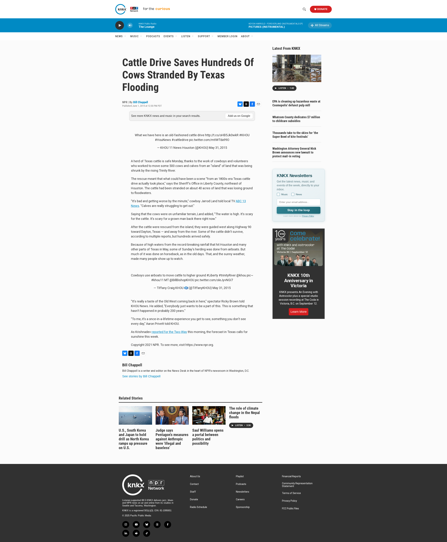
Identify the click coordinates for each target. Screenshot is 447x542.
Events (169, 36)
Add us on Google (239, 115)
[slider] (135, 25)
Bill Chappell (140, 102)
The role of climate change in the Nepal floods (244, 412)
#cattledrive (180, 140)
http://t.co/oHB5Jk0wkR (222, 135)
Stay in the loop (298, 210)
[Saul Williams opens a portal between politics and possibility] (209, 415)
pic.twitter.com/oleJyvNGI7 (214, 280)
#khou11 (157, 280)
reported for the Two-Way (169, 332)
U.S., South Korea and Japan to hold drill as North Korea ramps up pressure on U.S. (134, 439)
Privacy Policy (308, 216)
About (245, 36)
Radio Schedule (198, 507)
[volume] (130, 25)
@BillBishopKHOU (182, 280)
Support (204, 36)
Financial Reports (291, 476)
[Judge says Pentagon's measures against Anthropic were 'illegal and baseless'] (172, 415)
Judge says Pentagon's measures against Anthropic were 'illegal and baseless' (172, 439)
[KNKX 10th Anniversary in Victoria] (299, 248)
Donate (322, 9)
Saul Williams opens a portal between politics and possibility (208, 437)
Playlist (240, 476)
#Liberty (212, 275)
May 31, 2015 (218, 147)
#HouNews (163, 140)
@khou (241, 275)
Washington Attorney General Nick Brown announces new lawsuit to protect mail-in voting (294, 152)
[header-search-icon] (304, 9)
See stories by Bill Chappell (141, 376)
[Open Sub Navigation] (125, 36)
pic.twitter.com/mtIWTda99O (209, 140)
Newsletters (242, 491)
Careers (240, 499)
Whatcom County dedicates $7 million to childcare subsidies (296, 119)
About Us (195, 476)
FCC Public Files (290, 508)
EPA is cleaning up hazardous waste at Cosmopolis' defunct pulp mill (296, 103)
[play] (119, 25)
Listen (185, 36)
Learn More (299, 311)
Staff (193, 491)
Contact (194, 484)
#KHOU (244, 135)
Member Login (227, 36)
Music (134, 36)
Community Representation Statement (297, 485)
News (119, 36)
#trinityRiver (227, 275)
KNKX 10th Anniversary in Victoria (298, 280)
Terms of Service (291, 493)
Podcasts (153, 36)
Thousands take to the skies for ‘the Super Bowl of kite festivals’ (295, 134)
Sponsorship (243, 507)
